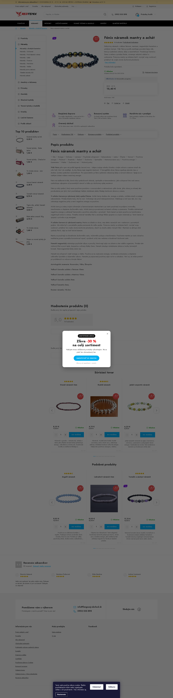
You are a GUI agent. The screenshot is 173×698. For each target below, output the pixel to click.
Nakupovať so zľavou (86, 358)
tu (85, 689)
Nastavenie (61, 694)
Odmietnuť (97, 687)
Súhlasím (111, 687)
